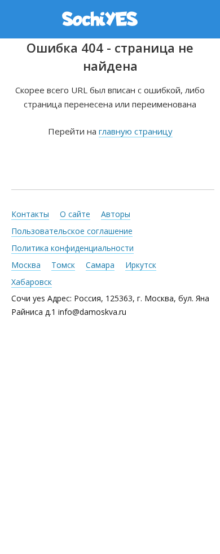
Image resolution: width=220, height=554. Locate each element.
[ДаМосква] (111, 18)
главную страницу (136, 131)
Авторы (115, 214)
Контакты (30, 214)
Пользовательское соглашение (72, 231)
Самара (100, 264)
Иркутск (140, 264)
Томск (63, 264)
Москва (26, 264)
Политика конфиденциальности (72, 248)
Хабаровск (31, 281)
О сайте (75, 214)
